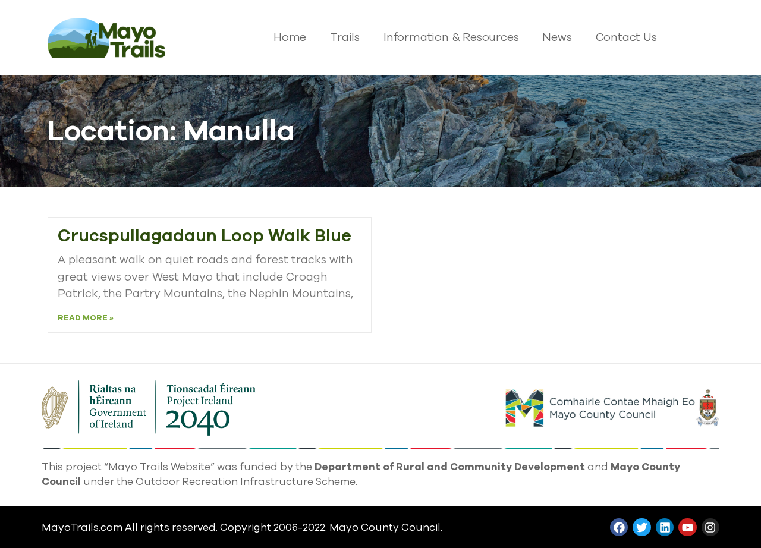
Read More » (86, 318)
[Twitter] (641, 527)
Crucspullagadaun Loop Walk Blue (204, 235)
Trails (345, 37)
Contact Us (626, 37)
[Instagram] (710, 527)
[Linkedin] (665, 527)
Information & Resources (450, 37)
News (556, 37)
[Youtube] (687, 527)
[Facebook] (619, 527)
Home (289, 37)
